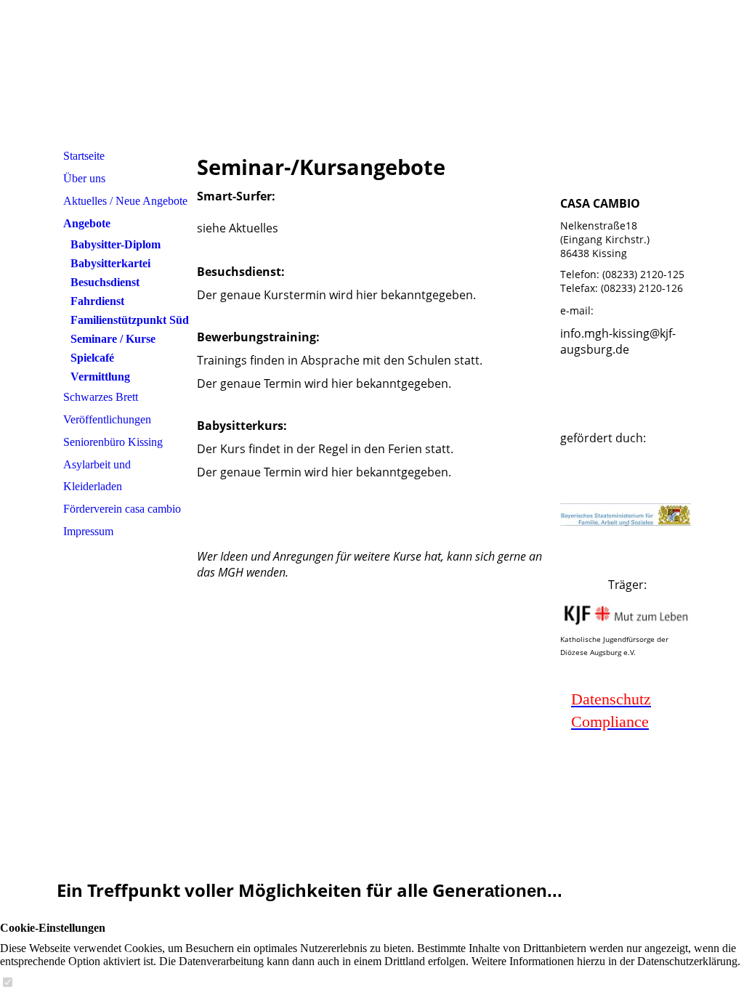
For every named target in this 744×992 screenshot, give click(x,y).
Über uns (84, 178)
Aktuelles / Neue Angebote (125, 201)
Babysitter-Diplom (115, 244)
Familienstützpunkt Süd (129, 320)
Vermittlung (100, 376)
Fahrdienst (97, 301)
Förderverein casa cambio (122, 509)
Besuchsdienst (105, 282)
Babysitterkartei (110, 263)
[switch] (7, 983)
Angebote (86, 223)
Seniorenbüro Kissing (113, 442)
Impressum (88, 531)
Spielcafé (92, 357)
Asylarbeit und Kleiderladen (97, 475)
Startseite (84, 156)
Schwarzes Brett (100, 397)
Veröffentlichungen (107, 419)
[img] (372, 72)
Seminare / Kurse (112, 339)
